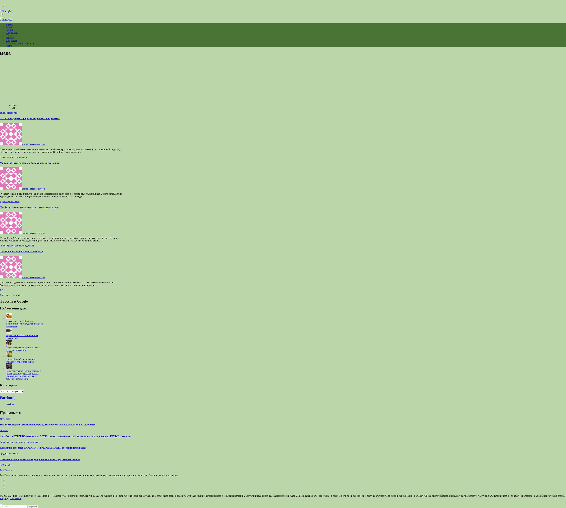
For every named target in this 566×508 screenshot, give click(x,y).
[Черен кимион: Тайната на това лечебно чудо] (9, 333)
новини (10, 30)
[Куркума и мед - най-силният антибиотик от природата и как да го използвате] (9, 318)
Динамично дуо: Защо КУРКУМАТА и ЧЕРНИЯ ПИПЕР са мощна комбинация (43, 447)
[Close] (1, 504)
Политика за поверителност (20, 43)
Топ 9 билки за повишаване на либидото (21, 251)
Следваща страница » (11, 295)
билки (3, 113)
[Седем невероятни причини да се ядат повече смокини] (9, 344)
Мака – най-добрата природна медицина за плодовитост (30, 118)
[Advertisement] (283, 79)
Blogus (3, 498)
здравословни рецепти (18, 442)
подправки (35, 442)
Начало (9, 24)
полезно (11, 157)
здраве (9, 27)
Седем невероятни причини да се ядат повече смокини (23, 348)
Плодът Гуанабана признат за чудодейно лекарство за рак (21, 360)
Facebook (7, 398)
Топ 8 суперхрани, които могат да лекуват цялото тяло (29, 207)
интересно (13, 453)
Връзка (10, 35)
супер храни (12, 32)
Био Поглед (6, 470)
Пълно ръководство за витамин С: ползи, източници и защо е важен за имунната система (47, 424)
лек (15, 113)
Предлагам (11, 40)
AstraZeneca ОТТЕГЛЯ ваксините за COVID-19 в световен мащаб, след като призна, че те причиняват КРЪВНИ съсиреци (65, 436)
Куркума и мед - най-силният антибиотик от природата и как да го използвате (24, 324)
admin (25, 144)
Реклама (10, 38)
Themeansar (15, 498)
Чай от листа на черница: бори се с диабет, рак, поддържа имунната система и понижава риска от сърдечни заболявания (23, 375)
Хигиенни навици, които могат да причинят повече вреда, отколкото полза (40, 459)
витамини (5, 419)
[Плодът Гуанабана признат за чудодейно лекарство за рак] (9, 356)
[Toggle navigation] (1, 17)
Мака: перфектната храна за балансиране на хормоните (29, 163)
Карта (9, 46)
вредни (4, 453)
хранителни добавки (24, 245)
